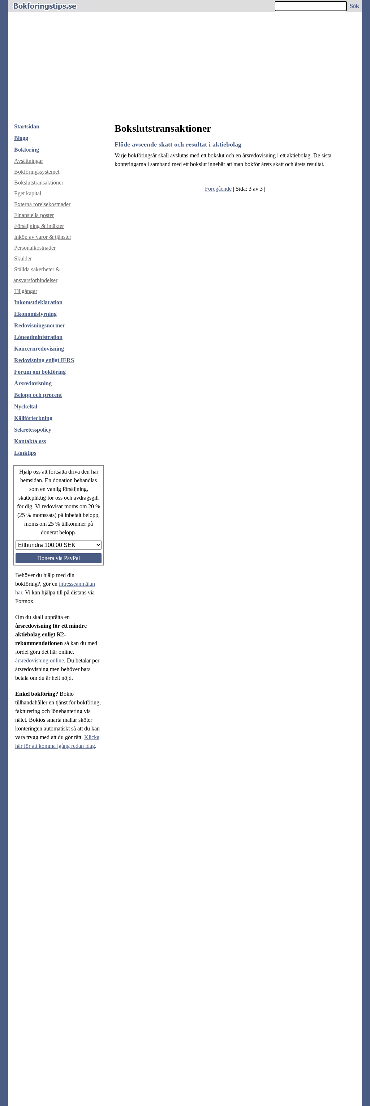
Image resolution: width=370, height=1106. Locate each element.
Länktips (25, 453)
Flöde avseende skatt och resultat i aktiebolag (178, 144)
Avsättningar (28, 161)
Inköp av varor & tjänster (42, 237)
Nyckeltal (25, 406)
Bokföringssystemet (36, 172)
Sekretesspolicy (32, 430)
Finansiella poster (34, 215)
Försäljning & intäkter (39, 226)
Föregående (218, 189)
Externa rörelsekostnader (42, 204)
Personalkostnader (35, 248)
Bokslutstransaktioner (38, 182)
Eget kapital (27, 193)
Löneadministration (38, 337)
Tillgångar (25, 291)
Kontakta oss (30, 441)
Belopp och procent (38, 395)
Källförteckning (33, 418)
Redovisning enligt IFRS (44, 360)
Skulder (23, 258)
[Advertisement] (185, 63)
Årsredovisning (33, 383)
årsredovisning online (39, 660)
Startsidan (26, 126)
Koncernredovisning (39, 349)
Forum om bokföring (40, 372)
